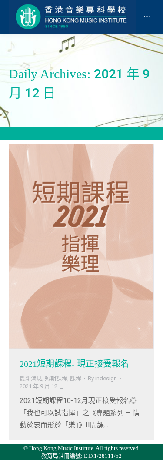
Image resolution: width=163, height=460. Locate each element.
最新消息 (31, 378)
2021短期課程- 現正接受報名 (74, 364)
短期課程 (56, 378)
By (102, 378)
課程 (75, 378)
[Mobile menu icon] (147, 17)
